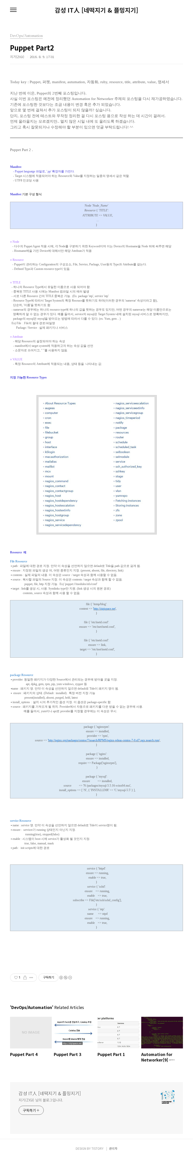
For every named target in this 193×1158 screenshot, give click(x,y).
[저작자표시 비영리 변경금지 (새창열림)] (65, 978)
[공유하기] (25, 977)
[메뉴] (13, 10)
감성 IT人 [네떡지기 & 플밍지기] (96, 10)
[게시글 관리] (31, 977)
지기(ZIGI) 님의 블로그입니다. (41, 1099)
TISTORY (97, 1148)
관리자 (113, 1148)
